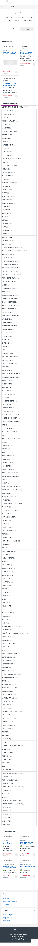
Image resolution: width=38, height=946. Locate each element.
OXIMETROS (6, 391)
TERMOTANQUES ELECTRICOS (11, 787)
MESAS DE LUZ (6, 606)
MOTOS (4, 589)
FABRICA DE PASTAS (8, 664)
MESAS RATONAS (7, 613)
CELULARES (5, 763)
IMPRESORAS (6, 333)
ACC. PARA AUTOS (8, 111)
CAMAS (4, 599)
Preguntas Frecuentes (10, 901)
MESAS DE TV (6, 609)
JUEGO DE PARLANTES (9, 121)
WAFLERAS (5, 735)
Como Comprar (8, 915)
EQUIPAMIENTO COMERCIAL (10, 414)
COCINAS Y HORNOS (8, 281)
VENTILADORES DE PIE (9, 271)
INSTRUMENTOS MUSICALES (11, 541)
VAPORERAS (6, 732)
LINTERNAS (5, 213)
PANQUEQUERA (6, 691)
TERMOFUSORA (7, 537)
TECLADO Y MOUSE (8, 353)
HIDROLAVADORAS (8, 496)
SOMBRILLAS (6, 230)
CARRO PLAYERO (7, 196)
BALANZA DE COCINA (8, 643)
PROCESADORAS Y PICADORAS (12, 711)
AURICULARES (6, 152)
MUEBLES (5, 592)
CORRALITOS (6, 138)
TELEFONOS (6, 756)
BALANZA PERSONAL (8, 363)
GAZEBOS (5, 206)
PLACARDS (5, 630)
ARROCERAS (6, 636)
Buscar (27, 29)
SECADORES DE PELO (8, 401)
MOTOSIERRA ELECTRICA (10, 510)
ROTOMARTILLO (7, 520)
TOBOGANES (6, 565)
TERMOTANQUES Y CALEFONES (12, 773)
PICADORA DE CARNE (8, 701)
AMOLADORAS (6, 459)
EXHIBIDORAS (6, 445)
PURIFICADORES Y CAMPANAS (11, 746)
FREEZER (4, 449)
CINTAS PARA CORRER (9, 432)
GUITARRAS (5, 548)
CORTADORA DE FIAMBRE (10, 421)
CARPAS (4, 193)
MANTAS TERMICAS (8, 384)
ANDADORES (6, 128)
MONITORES (6, 339)
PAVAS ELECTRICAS (8, 698)
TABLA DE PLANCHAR (8, 725)
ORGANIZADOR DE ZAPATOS (11, 626)
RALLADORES (6, 715)
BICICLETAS (5, 169)
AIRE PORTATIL (6, 240)
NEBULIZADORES (7, 387)
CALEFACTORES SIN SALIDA (10, 247)
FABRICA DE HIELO (7, 660)
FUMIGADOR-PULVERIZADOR (11, 490)
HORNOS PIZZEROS (8, 309)
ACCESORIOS (6, 817)
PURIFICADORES (7, 752)
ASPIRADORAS (6, 640)
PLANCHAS (5, 705)
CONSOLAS (5, 824)
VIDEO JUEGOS (6, 814)
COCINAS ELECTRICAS (9, 295)
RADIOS (4, 162)
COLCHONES (6, 199)
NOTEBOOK (5, 343)
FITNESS (4, 425)
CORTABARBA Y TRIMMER (10, 374)
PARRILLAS (5, 220)
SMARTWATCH (6, 769)
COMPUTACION (7, 329)
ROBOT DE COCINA (8, 718)
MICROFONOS (6, 155)
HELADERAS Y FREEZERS (9, 438)
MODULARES (6, 616)
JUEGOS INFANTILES (8, 551)
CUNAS (4, 141)
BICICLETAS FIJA (7, 428)
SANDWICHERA (6, 722)
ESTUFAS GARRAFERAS (9, 264)
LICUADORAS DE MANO (9, 677)
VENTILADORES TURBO (9, 278)
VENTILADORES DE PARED (10, 268)
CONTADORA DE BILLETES (10, 418)
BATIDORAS (5, 647)
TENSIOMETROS (7, 404)
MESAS (4, 216)
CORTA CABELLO (7, 370)
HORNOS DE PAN (7, 671)
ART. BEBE (5, 124)
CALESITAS (5, 554)
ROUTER (4, 346)
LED (3, 797)
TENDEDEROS (6, 585)
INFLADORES (6, 210)
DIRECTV (4, 793)
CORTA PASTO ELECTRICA (10, 473)
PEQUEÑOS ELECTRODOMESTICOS (13, 633)
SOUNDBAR (5, 811)
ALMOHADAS (6, 319)
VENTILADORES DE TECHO (10, 274)
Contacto (6, 904)
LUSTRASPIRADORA (8, 684)
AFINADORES (6, 544)
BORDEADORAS (7, 189)
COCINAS (5, 292)
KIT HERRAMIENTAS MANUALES (12, 503)
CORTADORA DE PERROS (10, 377)
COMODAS (5, 602)
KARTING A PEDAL (7, 172)
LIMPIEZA (4, 681)
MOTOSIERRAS (6, 513)
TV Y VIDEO (5, 790)
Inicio (3, 7)
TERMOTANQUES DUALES (10, 783)
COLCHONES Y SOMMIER (10, 315)
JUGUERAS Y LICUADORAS (10, 674)
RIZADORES (5, 397)
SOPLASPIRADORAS (8, 530)
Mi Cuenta (6, 921)
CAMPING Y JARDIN (8, 183)
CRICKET (4, 483)
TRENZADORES (6, 411)
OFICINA (4, 623)
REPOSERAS (5, 223)
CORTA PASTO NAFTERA (10, 476)
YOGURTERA (6, 739)
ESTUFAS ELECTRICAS (9, 261)
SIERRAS (4, 524)
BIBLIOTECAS (6, 596)
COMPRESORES (7, 469)
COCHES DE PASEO (8, 135)
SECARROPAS (6, 582)
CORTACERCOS (7, 479)
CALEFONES (5, 776)
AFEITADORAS (6, 360)
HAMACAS (5, 561)
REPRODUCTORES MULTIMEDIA (12, 804)
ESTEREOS (5, 117)
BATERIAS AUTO (7, 114)
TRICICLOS (5, 179)
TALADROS (5, 534)
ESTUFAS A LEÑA (7, 257)
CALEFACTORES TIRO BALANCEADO (13, 251)
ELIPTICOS (5, 435)
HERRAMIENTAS (7, 456)
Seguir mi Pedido (8, 918)
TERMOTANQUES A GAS (9, 780)
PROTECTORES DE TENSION (11, 800)
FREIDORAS (5, 667)
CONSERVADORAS (7, 203)
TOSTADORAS (6, 728)
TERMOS (4, 234)
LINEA (3, 766)
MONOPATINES (6, 176)
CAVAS (4, 442)
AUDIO (4, 148)
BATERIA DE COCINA (8, 288)
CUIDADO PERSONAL (8, 356)
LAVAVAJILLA (6, 578)
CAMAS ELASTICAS (8, 558)
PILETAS (4, 742)
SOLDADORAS (6, 527)
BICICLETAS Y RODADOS (9, 165)
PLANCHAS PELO (7, 394)
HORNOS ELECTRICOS (9, 302)
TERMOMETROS (7, 408)
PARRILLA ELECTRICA (8, 694)
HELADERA (5, 452)
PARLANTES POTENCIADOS (10, 158)
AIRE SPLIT (6, 50)
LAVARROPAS (6, 572)
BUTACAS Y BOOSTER (9, 131)
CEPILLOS (5, 367)
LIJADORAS (5, 507)
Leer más (16, 876)
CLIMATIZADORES (7, 254)
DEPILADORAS (6, 380)
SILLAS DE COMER (7, 145)
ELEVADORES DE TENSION (10, 486)
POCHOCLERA (6, 708)
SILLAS (4, 227)
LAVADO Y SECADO (8, 568)
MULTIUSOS (5, 619)
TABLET (4, 350)
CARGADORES (6, 466)
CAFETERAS (5, 650)
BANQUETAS (6, 186)
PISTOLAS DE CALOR (8, 517)
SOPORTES (5, 807)
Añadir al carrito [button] (16, 72)
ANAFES (4, 285)
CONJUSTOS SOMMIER (9, 298)
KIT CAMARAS (6, 336)
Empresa (6, 898)
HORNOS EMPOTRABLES (9, 305)
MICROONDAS (6, 312)
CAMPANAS (5, 749)
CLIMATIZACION (7, 237)
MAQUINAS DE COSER (9, 688)
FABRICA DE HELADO (8, 657)
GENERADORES (6, 493)
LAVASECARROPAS (8, 575)
